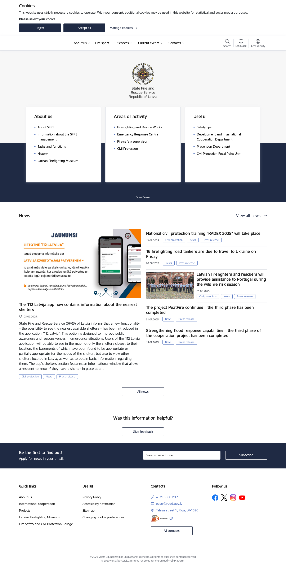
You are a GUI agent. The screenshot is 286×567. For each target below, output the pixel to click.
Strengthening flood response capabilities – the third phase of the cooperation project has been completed (203, 333)
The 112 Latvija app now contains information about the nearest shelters (78, 307)
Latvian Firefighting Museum (39, 517)
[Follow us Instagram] (233, 497)
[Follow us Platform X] (224, 497)
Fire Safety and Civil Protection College (46, 524)
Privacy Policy (91, 497)
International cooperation (37, 504)
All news (143, 392)
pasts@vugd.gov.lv (169, 504)
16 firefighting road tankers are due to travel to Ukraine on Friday (201, 254)
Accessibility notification (99, 504)
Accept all (84, 28)
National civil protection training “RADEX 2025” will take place (203, 233)
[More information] (171, 518)
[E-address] (159, 518)
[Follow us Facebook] (215, 497)
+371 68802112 (167, 497)
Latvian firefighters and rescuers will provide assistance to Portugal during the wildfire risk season (231, 279)
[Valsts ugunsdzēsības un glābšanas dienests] (43, 43)
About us (25, 497)
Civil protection (30, 376)
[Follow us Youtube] (242, 497)
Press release (67, 376)
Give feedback (143, 432)
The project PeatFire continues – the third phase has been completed (200, 310)
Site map (88, 510)
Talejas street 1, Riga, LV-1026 (177, 510)
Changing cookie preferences (103, 517)
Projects (24, 510)
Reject (40, 28)
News (49, 376)
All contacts (172, 531)
